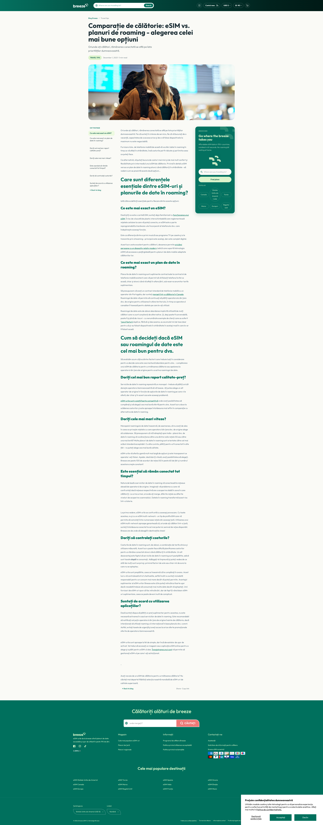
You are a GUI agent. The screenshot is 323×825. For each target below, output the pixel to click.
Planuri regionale (124, 749)
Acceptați (280, 817)
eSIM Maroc (123, 784)
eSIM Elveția (213, 784)
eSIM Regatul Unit (125, 789)
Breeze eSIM (82, 821)
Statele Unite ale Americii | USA (215, 194)
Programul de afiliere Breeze (174, 740)
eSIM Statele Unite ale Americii (85, 780)
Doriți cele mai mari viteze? (100, 158)
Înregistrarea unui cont (162, 649)
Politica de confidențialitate (189, 821)
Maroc (203, 206)
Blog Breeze (93, 18)
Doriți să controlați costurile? (101, 176)
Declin (305, 817)
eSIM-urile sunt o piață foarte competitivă (139, 401)
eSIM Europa (78, 789)
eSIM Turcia (122, 780)
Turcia (226, 195)
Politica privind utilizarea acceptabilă (177, 745)
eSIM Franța (168, 789)
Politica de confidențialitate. (269, 809)
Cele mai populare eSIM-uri (129, 740)
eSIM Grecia (213, 780)
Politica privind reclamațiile (173, 749)
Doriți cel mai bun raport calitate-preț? (99, 149)
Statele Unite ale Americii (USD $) (88, 812)
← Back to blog (95, 190)
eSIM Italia (167, 784)
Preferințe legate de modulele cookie (239, 820)
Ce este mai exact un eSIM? (101, 133)
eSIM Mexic (212, 789)
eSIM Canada (78, 784)
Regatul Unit (226, 206)
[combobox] (120, 5)
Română (113, 812)
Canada (204, 195)
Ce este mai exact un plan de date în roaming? (101, 139)
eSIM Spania (168, 780)
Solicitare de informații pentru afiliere (223, 745)
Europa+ (215, 206)
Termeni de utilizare (205, 820)
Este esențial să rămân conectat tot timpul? (99, 167)
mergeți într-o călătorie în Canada (168, 294)
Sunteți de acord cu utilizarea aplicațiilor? (101, 184)
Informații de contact (219, 820)
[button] (199, 5)
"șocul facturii (127, 322)
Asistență (211, 740)
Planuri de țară (124, 745)
